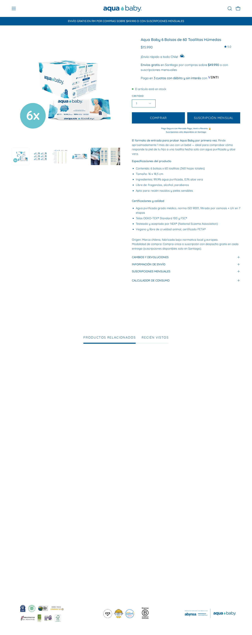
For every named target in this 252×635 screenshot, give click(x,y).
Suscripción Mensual (214, 118)
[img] (227, 47)
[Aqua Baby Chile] (122, 8)
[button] (230, 8)
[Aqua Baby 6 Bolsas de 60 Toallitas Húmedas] (21, 156)
